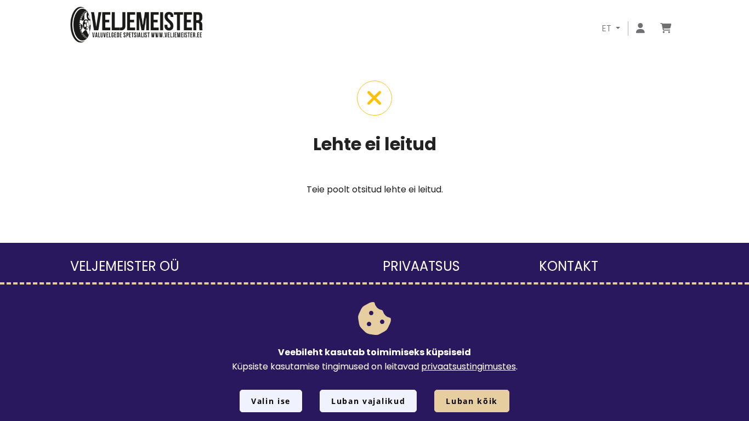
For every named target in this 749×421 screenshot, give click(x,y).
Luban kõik (472, 401)
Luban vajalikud (368, 401)
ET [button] (608, 28)
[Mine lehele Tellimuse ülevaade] (665, 29)
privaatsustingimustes (468, 366)
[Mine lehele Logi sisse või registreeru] (640, 29)
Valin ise (271, 401)
